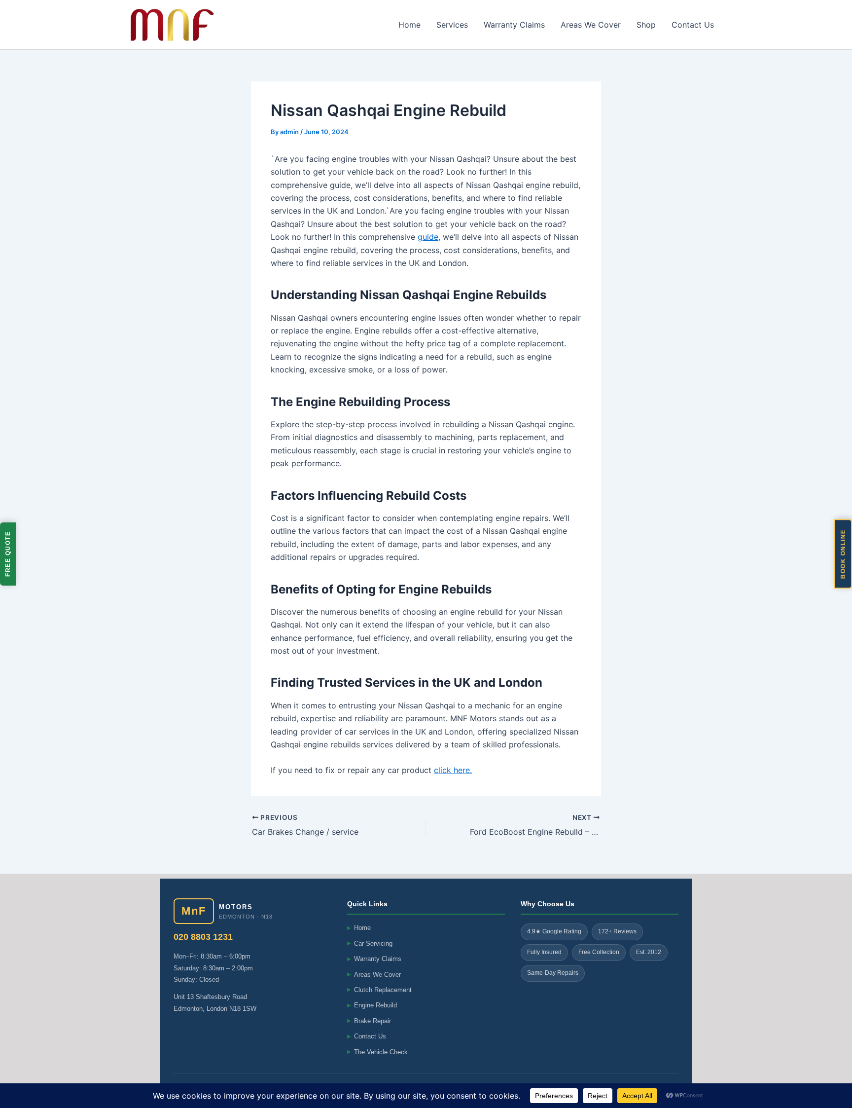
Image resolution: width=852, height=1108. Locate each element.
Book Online (843, 554)
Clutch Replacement (379, 990)
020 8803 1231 (203, 937)
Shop (646, 25)
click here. (453, 770)
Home (409, 25)
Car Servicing (369, 943)
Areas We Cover (591, 25)
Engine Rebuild (372, 1005)
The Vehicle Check (377, 1052)
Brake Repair (369, 1021)
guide (428, 237)
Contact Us (693, 25)
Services (452, 25)
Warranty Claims (514, 25)
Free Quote (7, 554)
